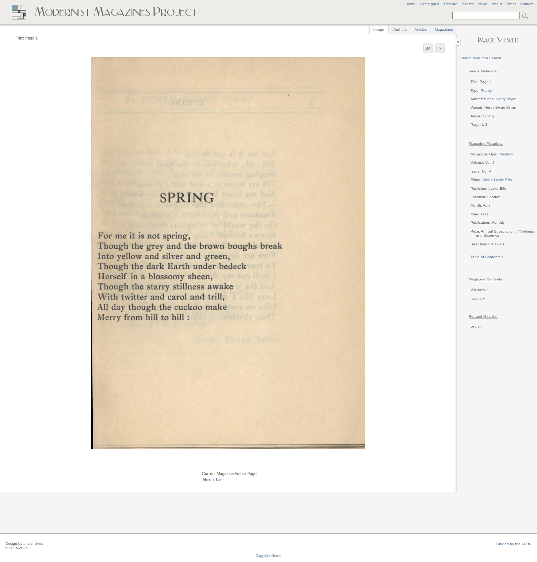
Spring (488, 116)
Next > (209, 480)
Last (220, 480)
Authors (400, 29)
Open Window (501, 154)
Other (511, 4)
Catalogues (429, 4)
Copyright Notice (268, 556)
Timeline (450, 4)
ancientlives (33, 544)
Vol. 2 (490, 163)
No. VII (488, 171)
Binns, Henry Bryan (500, 99)
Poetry (486, 90)
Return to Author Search (480, 58)
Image (378, 29)
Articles (421, 29)
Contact (526, 4)
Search (468, 4)
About (497, 4)
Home (410, 4)
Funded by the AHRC (514, 544)
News (482, 4)
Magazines (444, 29)
